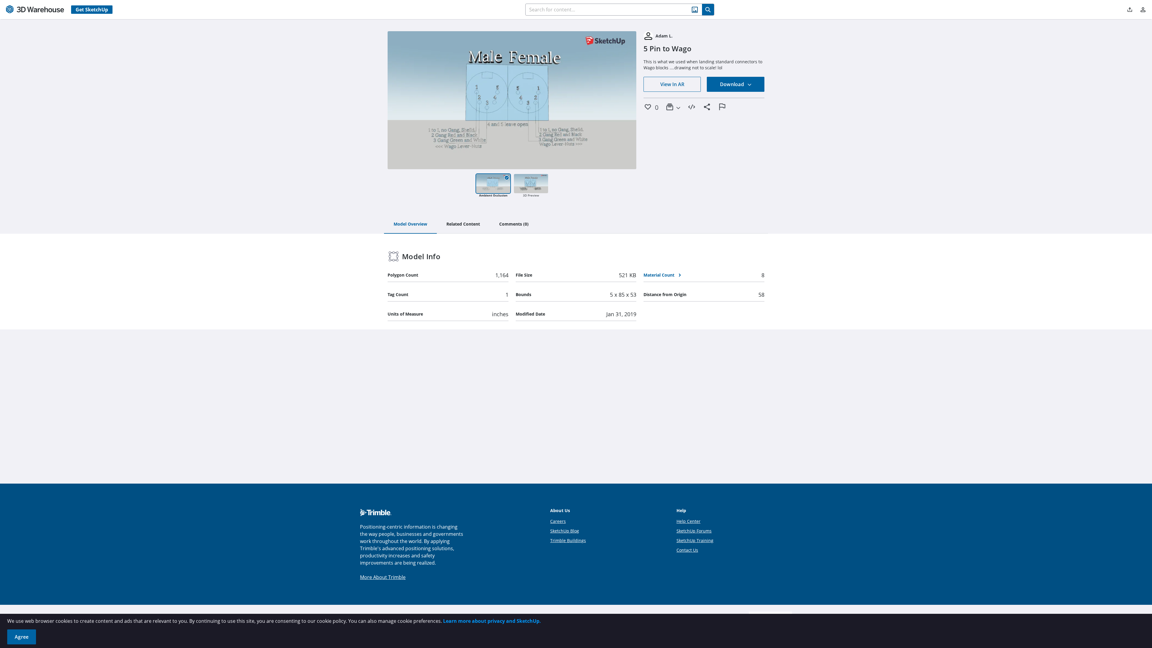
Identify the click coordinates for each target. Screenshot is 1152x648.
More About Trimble (383, 577)
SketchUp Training (694, 540)
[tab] (410, 224)
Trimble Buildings (568, 540)
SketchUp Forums (694, 531)
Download (732, 84)
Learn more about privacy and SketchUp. (492, 621)
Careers (558, 521)
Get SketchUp (92, 9)
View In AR (672, 84)
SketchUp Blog (564, 531)
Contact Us (687, 550)
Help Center (688, 521)
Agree (21, 637)
